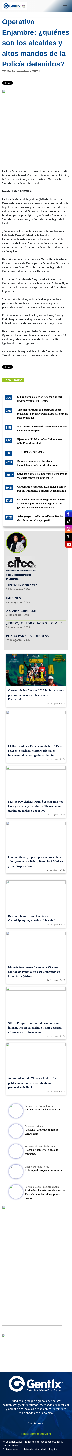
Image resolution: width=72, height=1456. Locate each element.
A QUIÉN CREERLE (21, 610)
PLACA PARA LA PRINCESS (27, 636)
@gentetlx (13, 579)
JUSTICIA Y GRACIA (22, 585)
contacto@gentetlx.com (36, 1433)
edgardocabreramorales (19, 575)
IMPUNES (13, 598)
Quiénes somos (11, 1449)
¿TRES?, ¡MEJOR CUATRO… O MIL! (34, 623)
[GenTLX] (36, 1390)
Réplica (53, 1449)
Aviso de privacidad (35, 1449)
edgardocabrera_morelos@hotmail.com (22, 570)
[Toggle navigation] (65, 7)
